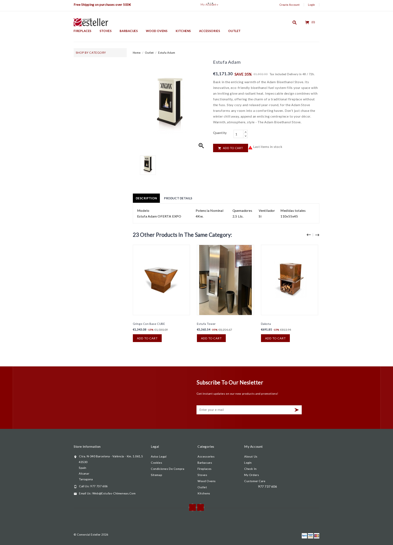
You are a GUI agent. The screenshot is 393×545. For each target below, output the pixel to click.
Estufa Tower (206, 323)
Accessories (209, 31)
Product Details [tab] (178, 198)
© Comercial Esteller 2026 (91, 534)
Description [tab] (146, 198)
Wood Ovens (156, 31)
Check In (250, 468)
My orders (251, 475)
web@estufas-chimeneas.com (114, 493)
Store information (87, 446)
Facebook (192, 507)
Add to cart (230, 148)
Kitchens (183, 31)
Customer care (254, 481)
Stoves (106, 31)
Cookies (156, 462)
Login (311, 4)
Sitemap (156, 475)
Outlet (234, 31)
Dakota (266, 323)
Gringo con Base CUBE (149, 323)
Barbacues (129, 31)
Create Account (289, 4)
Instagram (200, 507)
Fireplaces (82, 31)
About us (250, 456)
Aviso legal (159, 456)
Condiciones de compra (167, 468)
